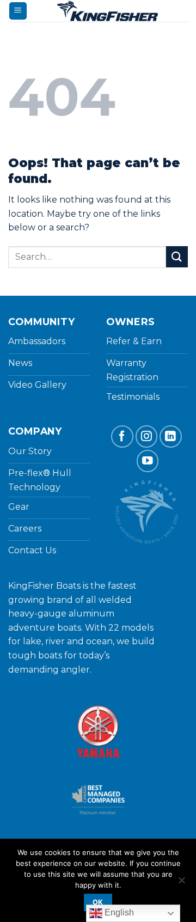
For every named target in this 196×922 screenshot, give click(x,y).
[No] (181, 883)
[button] (18, 11)
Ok (98, 902)
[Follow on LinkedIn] (171, 436)
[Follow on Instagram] (147, 436)
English (118, 912)
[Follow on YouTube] (148, 461)
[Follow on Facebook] (122, 436)
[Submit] (177, 256)
